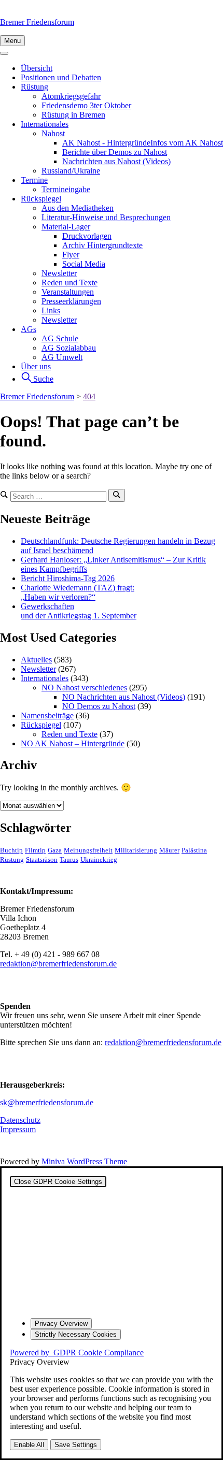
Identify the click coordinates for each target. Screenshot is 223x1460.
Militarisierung (136, 850)
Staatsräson (42, 859)
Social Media (83, 263)
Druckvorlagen (87, 236)
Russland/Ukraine (70, 170)
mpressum (19, 1129)
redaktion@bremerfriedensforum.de (58, 963)
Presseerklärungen (71, 301)
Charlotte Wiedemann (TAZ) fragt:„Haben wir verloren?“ (77, 592)
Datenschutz (20, 1120)
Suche (42, 378)
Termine (34, 180)
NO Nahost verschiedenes (84, 687)
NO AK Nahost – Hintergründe (72, 743)
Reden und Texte (69, 282)
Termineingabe (65, 189)
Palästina (194, 850)
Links (50, 310)
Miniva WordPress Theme (84, 1161)
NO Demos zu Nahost (98, 706)
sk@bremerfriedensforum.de (46, 1102)
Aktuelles (36, 659)
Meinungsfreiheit (88, 850)
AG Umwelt (61, 357)
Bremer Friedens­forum (37, 22)
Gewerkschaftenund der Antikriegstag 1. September (78, 611)
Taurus (69, 859)
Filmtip (35, 850)
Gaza (55, 850)
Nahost (53, 133)
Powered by (77, 1352)
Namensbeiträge (47, 715)
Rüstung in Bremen (73, 114)
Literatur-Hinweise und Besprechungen (106, 217)
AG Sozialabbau (68, 347)
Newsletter (59, 273)
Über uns (36, 366)
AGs (28, 329)
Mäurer (169, 850)
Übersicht (36, 68)
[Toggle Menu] (4, 53)
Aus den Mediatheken (77, 208)
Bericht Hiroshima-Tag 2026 (68, 578)
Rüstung (34, 86)
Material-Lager (65, 226)
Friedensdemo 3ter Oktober (86, 105)
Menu (12, 41)
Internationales (44, 124)
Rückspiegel (41, 198)
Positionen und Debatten (61, 77)
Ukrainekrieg (98, 859)
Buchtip (11, 850)
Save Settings (75, 1445)
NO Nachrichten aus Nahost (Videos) (123, 696)
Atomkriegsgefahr (71, 96)
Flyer (70, 254)
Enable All (29, 1445)
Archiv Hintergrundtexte (102, 245)
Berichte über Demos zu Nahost (114, 152)
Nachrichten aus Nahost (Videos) (116, 161)
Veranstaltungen (67, 291)
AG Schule (59, 338)
